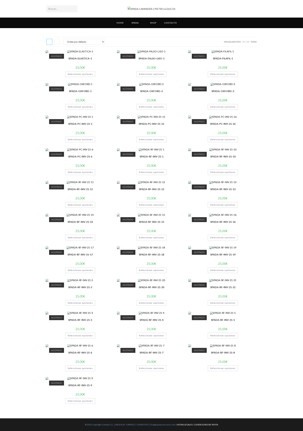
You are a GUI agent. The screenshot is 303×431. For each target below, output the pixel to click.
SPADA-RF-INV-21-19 (222, 254)
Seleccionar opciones (80, 74)
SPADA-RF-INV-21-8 (223, 352)
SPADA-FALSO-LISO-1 (151, 58)
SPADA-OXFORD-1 (80, 91)
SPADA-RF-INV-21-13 (222, 189)
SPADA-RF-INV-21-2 (80, 287)
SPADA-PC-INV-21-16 (222, 123)
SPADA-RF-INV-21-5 (223, 319)
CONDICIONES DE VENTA (206, 424)
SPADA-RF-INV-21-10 (222, 156)
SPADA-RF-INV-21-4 (151, 319)
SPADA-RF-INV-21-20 (151, 287)
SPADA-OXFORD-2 (151, 91)
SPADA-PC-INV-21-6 (80, 156)
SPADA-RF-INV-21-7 (151, 352)
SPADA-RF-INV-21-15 (151, 221)
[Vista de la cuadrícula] (49, 42)
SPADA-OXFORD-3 (222, 91)
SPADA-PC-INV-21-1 (80, 123)
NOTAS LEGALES (185, 424)
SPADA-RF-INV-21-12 (151, 189)
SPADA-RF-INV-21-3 (80, 319)
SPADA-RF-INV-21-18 (151, 254)
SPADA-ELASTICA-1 (80, 58)
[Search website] (185, 23)
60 (248, 41)
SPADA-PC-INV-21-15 (151, 123)
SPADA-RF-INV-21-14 (80, 221)
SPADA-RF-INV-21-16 (222, 221)
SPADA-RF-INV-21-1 (151, 156)
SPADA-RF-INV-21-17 (80, 254)
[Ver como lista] (57, 42)
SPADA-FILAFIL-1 (223, 58)
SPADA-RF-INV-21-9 (80, 385)
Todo (254, 41)
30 (243, 41)
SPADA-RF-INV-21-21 (222, 287)
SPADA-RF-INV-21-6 (80, 352)
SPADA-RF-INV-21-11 (80, 189)
